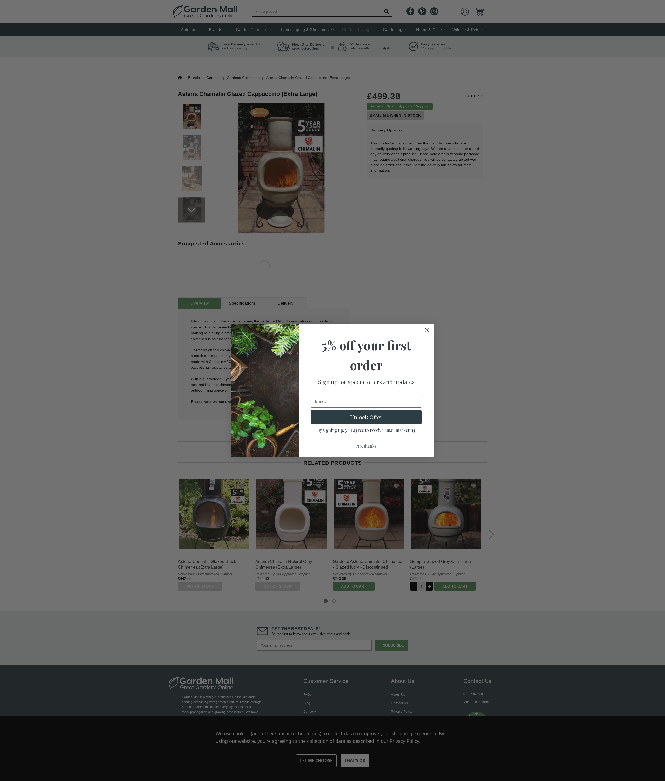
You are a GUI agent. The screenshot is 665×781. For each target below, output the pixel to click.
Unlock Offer (366, 417)
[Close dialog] (427, 330)
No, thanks (366, 446)
